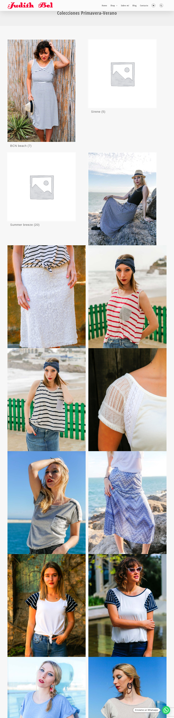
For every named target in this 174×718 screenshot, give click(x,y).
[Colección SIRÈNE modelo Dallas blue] (46, 407)
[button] (161, 5)
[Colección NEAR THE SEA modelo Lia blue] (127, 509)
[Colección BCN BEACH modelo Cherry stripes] (127, 612)
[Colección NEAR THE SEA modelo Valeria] (46, 509)
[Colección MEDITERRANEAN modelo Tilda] (127, 407)
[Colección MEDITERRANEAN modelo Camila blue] (46, 612)
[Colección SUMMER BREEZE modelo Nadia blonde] (46, 304)
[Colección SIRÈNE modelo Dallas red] (127, 304)
